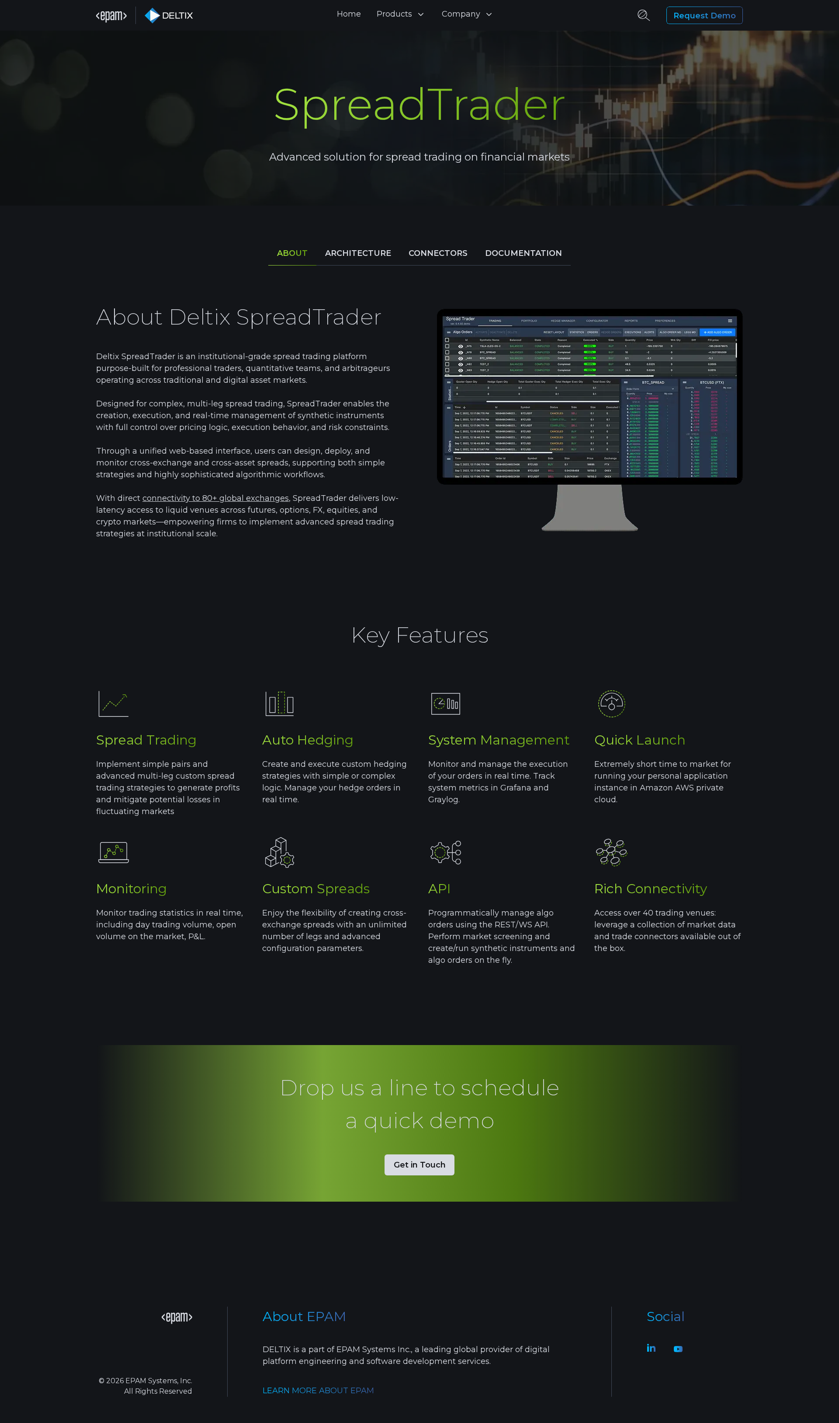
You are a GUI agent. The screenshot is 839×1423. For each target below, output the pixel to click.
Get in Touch (420, 1165)
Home (349, 14)
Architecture (358, 253)
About (292, 253)
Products (394, 14)
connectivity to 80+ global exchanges (215, 498)
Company (461, 14)
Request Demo (704, 16)
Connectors (438, 253)
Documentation (523, 253)
